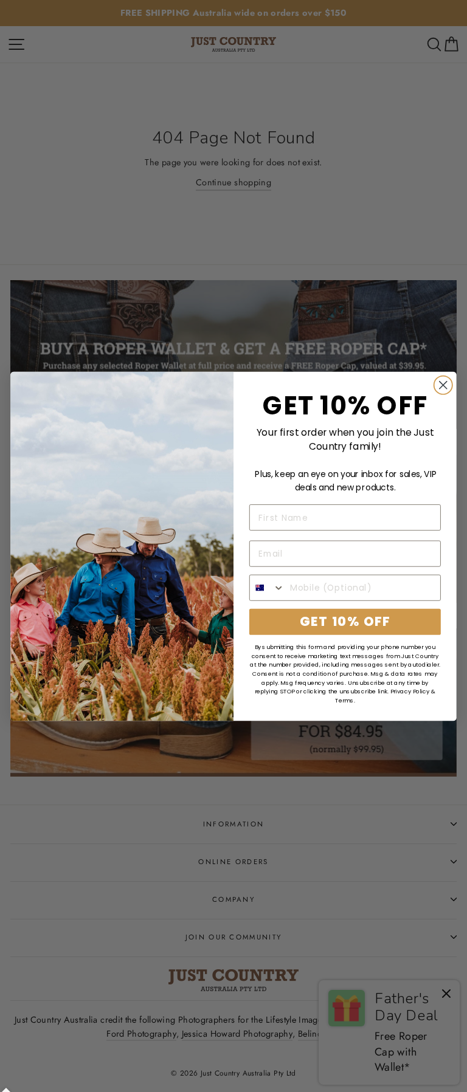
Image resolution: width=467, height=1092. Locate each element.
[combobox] (267, 587)
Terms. (345, 700)
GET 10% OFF (345, 621)
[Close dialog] (443, 385)
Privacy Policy (410, 691)
